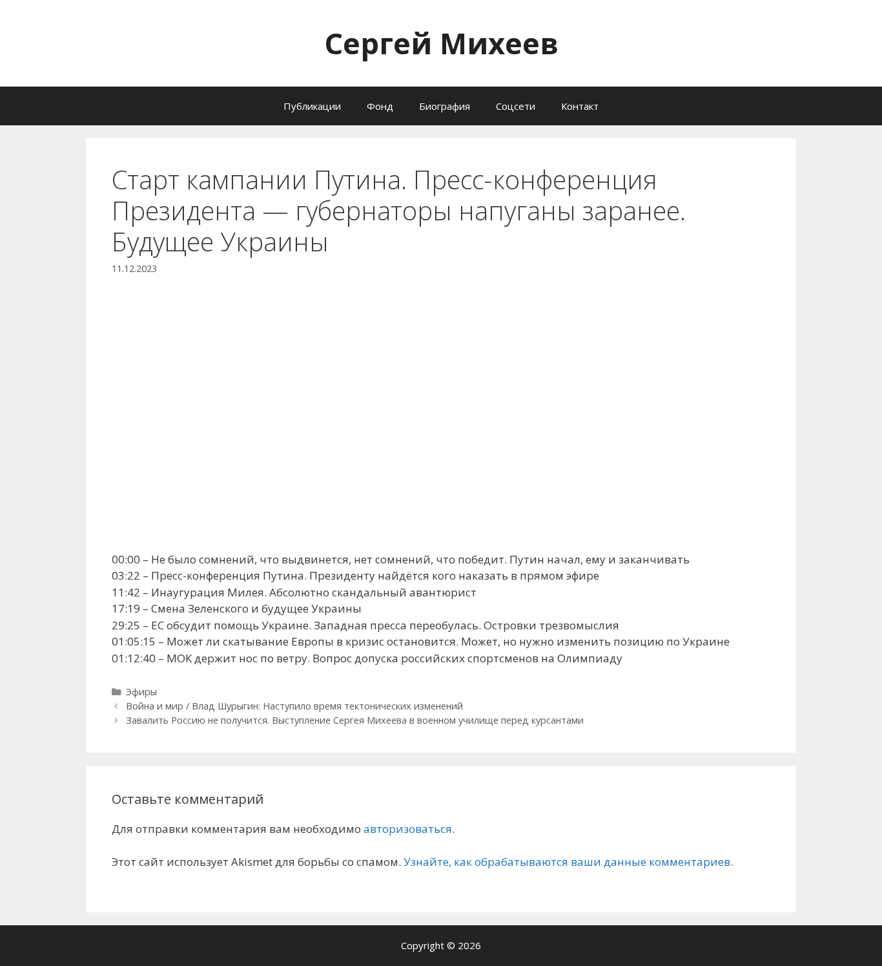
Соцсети (515, 106)
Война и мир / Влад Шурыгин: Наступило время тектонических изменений (294, 706)
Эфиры (141, 692)
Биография (444, 106)
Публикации (312, 106)
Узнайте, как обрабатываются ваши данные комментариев (567, 861)
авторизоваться (408, 828)
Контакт (580, 106)
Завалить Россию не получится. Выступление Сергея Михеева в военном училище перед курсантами (355, 720)
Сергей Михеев (441, 43)
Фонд (380, 106)
